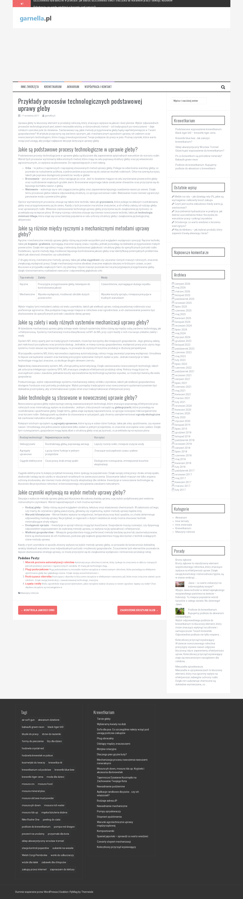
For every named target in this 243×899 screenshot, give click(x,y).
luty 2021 (180, 402)
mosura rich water (54, 805)
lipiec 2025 (181, 306)
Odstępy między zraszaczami (113, 743)
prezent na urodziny (33, 833)
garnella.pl (50, 115)
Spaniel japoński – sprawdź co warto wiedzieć (122, 836)
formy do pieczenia (33, 741)
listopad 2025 (182, 295)
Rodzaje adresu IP (107, 800)
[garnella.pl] (36, 17)
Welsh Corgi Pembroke (34, 855)
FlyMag (74, 891)
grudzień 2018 (183, 432)
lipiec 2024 (181, 329)
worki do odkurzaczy (62, 855)
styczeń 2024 (182, 337)
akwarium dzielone (48, 719)
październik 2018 (184, 440)
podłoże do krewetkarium (36, 826)
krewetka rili (55, 762)
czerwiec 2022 (183, 367)
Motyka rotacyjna (106, 749)
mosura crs (28, 784)
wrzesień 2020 (183, 405)
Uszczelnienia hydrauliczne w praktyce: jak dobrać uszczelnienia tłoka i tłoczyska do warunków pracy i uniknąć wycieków (197, 215)
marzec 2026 (182, 291)
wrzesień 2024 (183, 325)
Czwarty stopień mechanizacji (114, 841)
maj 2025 (180, 314)
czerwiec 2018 (183, 455)
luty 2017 (180, 489)
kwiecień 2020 (183, 409)
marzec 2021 (182, 398)
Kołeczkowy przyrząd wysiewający (194, 640)
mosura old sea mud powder (38, 798)
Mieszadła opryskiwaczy (189, 666)
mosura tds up (30, 812)
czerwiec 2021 (183, 386)
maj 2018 (180, 459)
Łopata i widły (33, 583)
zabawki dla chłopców (53, 862)
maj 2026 (180, 287)
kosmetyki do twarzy (33, 762)
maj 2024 (180, 333)
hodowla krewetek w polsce (37, 755)
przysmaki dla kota (58, 833)
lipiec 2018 (181, 451)
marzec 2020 (182, 413)
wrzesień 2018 (183, 443)
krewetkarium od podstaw (36, 769)
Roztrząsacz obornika (38, 576)
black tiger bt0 (56, 727)
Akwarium (73, 87)
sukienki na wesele (62, 848)
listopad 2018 (182, 436)
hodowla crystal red (33, 748)
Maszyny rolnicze (30, 593)
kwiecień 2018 (183, 463)
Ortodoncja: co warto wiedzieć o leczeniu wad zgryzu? (64, 3)
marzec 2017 (182, 485)
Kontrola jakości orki (37, 610)
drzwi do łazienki (51, 734)
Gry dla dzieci (54, 741)
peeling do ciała (51, 819)
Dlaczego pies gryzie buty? (112, 754)
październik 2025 (184, 299)
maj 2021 (180, 390)
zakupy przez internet (34, 869)
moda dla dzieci (55, 776)
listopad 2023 (182, 344)
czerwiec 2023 (183, 352)
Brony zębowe (183, 559)
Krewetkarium (53, 87)
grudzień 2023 (183, 341)
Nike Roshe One (30, 819)
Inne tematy (182, 521)
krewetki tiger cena (32, 776)
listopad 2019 (182, 424)
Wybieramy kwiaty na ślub (111, 724)
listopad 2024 (182, 321)
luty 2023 (180, 360)
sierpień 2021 (182, 379)
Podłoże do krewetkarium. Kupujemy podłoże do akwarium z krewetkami (199, 613)
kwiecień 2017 (183, 482)
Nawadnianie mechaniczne (112, 806)
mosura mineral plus (33, 791)
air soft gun (28, 719)
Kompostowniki (105, 831)
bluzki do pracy (30, 734)
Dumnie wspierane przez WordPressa (36, 891)
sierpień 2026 (182, 283)
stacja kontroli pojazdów (35, 848)
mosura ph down (31, 805)
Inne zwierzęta (30, 87)
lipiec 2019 (181, 428)
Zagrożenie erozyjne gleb (139, 610)
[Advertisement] (121, 55)
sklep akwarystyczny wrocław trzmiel (43, 841)
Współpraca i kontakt (98, 87)
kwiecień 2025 (183, 318)
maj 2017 (180, 478)
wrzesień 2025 (183, 302)
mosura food (45, 784)
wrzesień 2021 (183, 375)
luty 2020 (180, 417)
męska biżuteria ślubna (54, 812)
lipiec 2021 (181, 383)
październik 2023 (184, 348)
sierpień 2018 (182, 447)
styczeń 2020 (182, 421)
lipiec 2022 (181, 364)
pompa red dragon (64, 826)
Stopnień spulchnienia (109, 816)
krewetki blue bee (64, 769)
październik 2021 (184, 371)
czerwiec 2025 (183, 310)
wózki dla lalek (30, 862)
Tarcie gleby (103, 718)
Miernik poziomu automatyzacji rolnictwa (49, 562)
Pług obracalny (105, 738)
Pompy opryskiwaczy (109, 811)
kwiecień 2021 (183, 394)
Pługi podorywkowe (37, 569)
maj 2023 (180, 356)
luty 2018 (180, 466)
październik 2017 (184, 470)
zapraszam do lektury (62, 869)
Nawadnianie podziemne (111, 786)
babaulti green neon (33, 727)
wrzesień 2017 (183, 474)
